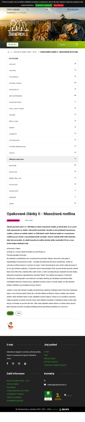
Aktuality (12, 64)
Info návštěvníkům (15, 96)
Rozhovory (13, 172)
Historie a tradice (15, 83)
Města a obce (13, 121)
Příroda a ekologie (16, 159)
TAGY (46, 355)
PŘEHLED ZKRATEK (14, 397)
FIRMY (46, 352)
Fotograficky (14, 77)
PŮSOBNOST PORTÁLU (15, 394)
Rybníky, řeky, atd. (15, 178)
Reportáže (12, 166)
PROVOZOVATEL (13, 384)
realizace (54, 409)
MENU (13, 44)
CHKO (19, 313)
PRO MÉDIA (11, 387)
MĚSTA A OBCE (49, 359)
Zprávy (11, 204)
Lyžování (12, 115)
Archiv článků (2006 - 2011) (25, 52)
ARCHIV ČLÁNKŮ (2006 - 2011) (18, 381)
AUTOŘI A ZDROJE (51, 362)
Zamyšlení (12, 197)
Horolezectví (14, 90)
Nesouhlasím (58, 5)
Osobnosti (13, 134)
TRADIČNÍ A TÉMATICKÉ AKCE (55, 365)
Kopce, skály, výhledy (16, 109)
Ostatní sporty (14, 140)
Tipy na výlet (13, 185)
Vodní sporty (13, 191)
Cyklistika (12, 70)
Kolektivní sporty (15, 102)
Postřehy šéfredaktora (17, 147)
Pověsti (11, 153)
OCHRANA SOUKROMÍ (15, 401)
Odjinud (12, 128)
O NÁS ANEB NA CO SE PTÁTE (18, 391)
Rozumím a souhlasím (44, 5)
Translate (23, 13)
